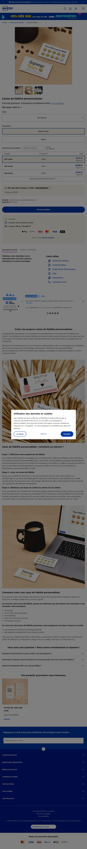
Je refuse (20, 434)
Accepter (67, 434)
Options (43, 434)
